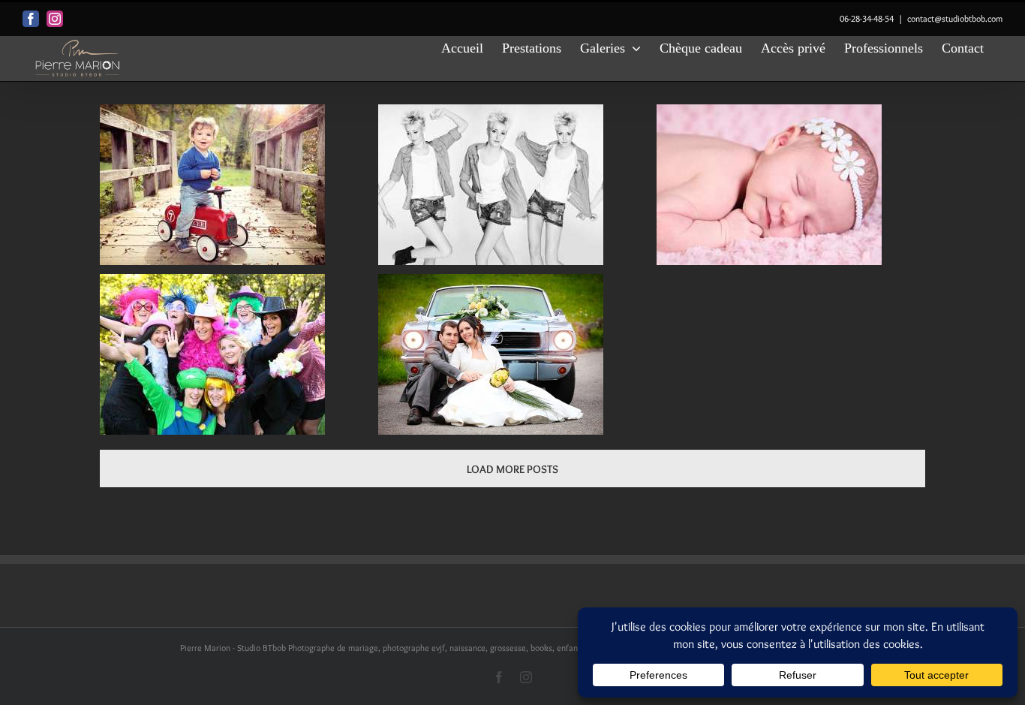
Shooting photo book (491, 185)
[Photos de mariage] (490, 354)
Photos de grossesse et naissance (769, 185)
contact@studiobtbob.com (954, 18)
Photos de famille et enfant (212, 185)
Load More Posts (512, 469)
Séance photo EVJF (212, 355)
